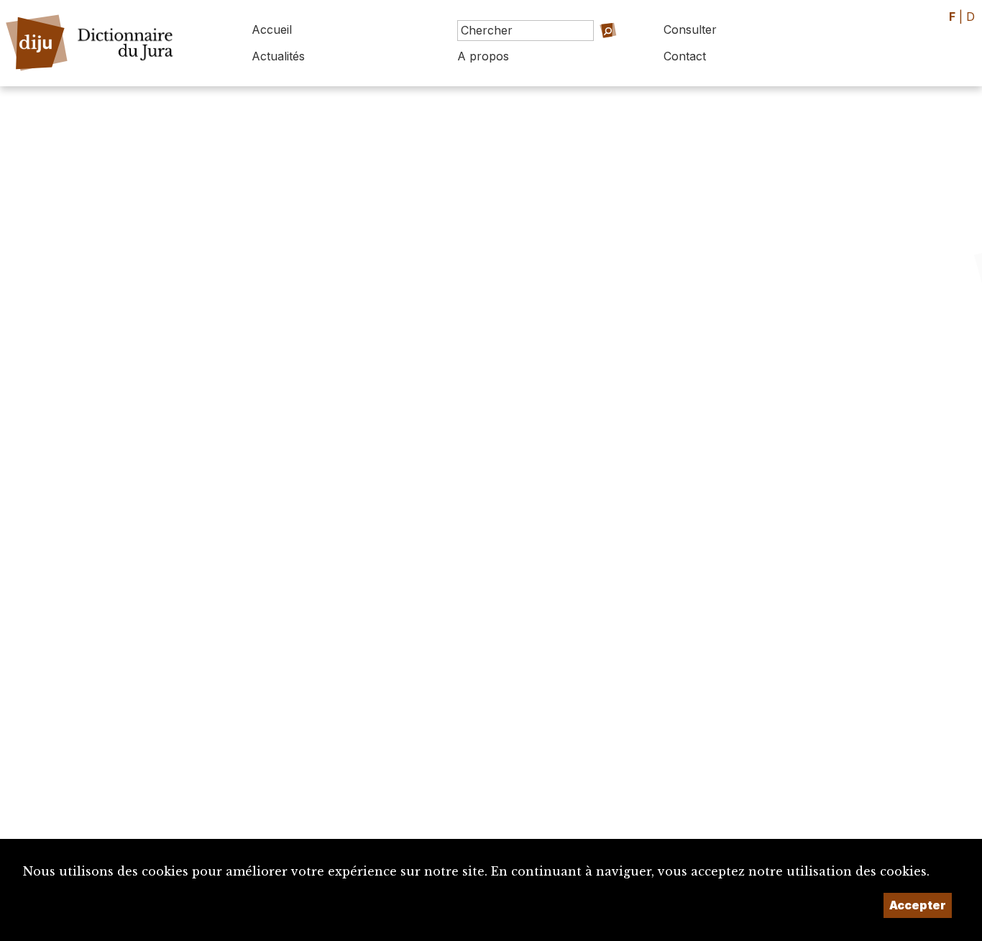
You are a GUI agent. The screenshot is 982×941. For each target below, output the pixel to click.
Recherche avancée (586, 51)
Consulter (690, 29)
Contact (685, 56)
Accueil (272, 29)
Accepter (917, 905)
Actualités (278, 56)
